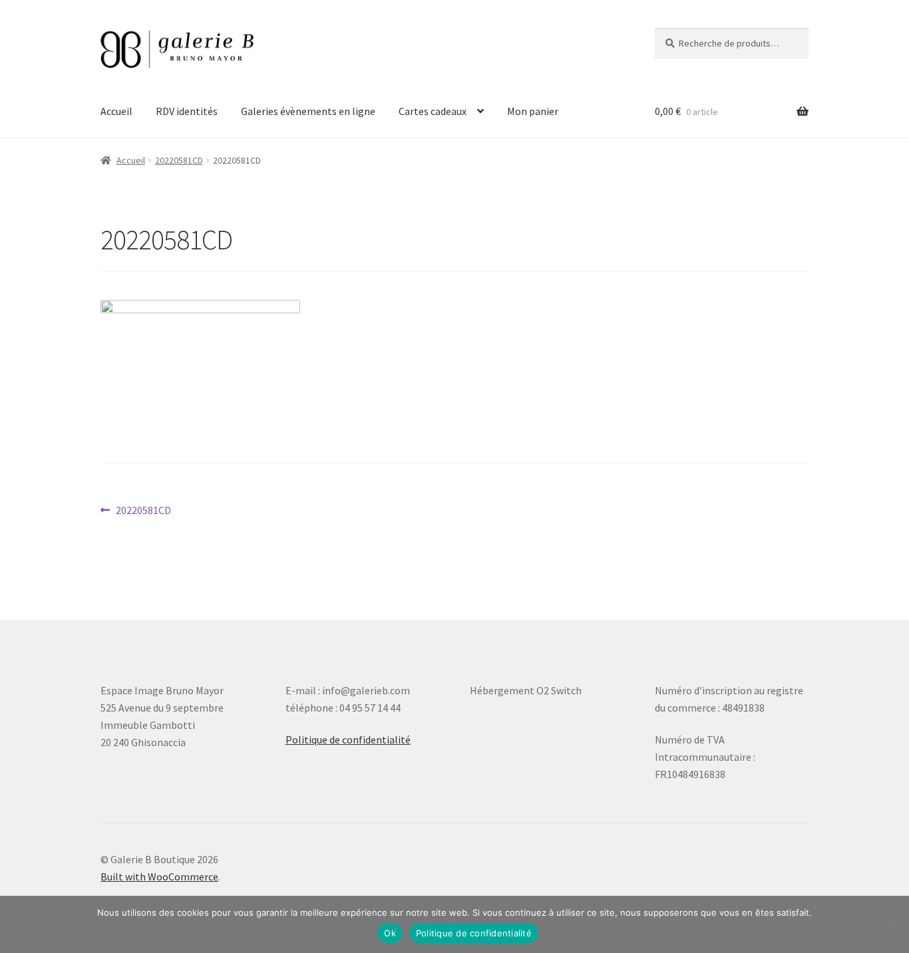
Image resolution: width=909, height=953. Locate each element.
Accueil (116, 111)
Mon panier (532, 111)
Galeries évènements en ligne (308, 111)
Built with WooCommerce (159, 876)
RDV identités (187, 111)
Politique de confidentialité (348, 739)
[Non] (892, 924)
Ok (390, 933)
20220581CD (179, 160)
